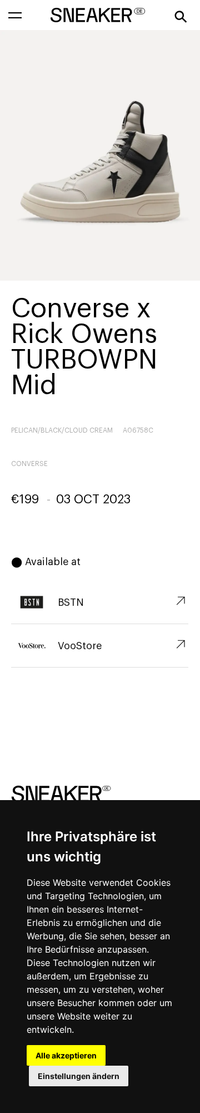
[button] (15, 15)
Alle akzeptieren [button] (66, 1055)
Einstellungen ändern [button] (78, 1076)
